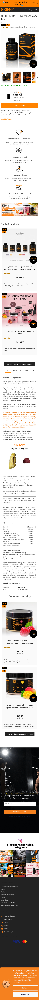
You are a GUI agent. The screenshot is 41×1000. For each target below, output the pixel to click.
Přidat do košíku (20, 105)
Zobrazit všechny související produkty (20, 364)
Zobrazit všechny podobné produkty (20, 734)
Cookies (3, 897)
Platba (3, 892)
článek (13, 493)
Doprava (3, 889)
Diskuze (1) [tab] (29, 370)
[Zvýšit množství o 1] (8, 95)
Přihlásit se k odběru (19, 812)
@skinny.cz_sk (8, 932)
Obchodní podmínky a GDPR (10, 887)
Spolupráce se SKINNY (8, 903)
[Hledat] (25, 9)
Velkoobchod (5, 900)
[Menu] (36, 9)
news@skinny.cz (9, 916)
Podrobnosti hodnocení (27, 27)
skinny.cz (7, 926)
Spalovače (21, 587)
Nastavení (25, 988)
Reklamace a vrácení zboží (9, 905)
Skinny (6, 922)
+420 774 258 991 (9, 919)
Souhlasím (25, 995)
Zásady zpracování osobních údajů (20, 816)
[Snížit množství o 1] (8, 97)
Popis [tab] (8, 370)
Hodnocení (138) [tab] (18, 370)
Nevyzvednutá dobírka (8, 895)
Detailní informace (6, 119)
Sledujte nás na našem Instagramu (20, 846)
